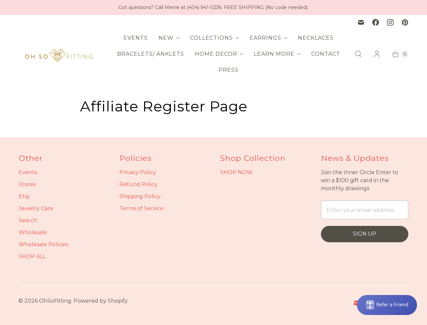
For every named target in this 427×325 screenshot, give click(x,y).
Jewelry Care (36, 208)
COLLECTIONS (211, 38)
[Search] (358, 54)
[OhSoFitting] (59, 54)
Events (28, 172)
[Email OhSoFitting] (361, 22)
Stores (27, 184)
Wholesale (33, 232)
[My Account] (377, 54)
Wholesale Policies (43, 244)
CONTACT (325, 54)
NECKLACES (316, 38)
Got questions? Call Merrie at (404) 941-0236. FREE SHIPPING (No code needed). (213, 7)
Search (28, 220)
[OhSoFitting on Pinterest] (405, 22)
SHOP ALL (32, 256)
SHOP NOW (236, 172)
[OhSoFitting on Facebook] (375, 22)
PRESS (229, 70)
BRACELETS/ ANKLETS (150, 54)
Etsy (24, 196)
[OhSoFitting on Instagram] (390, 22)
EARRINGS (265, 38)
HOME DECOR (216, 54)
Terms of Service (141, 208)
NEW (165, 38)
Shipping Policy (139, 196)
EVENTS (135, 38)
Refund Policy (138, 184)
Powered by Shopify (101, 301)
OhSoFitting (55, 301)
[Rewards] (387, 305)
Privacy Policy (137, 172)
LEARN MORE (274, 54)
